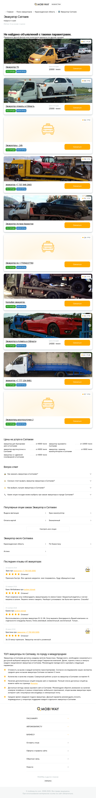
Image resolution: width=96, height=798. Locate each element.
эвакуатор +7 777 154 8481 (19, 380)
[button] (89, 51)
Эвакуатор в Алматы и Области (21, 341)
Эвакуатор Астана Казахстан (19, 224)
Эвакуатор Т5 (12, 67)
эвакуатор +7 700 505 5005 (25, 571)
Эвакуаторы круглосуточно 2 (19, 419)
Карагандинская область (45, 12)
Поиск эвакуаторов (24, 12)
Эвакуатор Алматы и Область (20, 106)
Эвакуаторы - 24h (14, 145)
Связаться (77, 68)
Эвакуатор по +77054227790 (19, 263)
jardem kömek (29, 589)
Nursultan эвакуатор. (15, 302)
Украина (48, 781)
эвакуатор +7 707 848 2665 (19, 184)
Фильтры (34, 683)
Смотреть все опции (48, 529)
